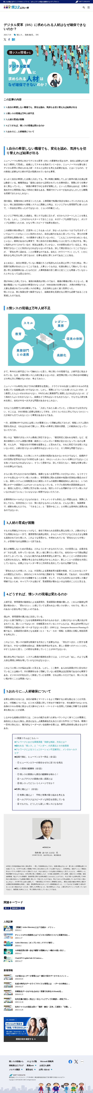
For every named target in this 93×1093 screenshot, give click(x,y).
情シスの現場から (16, 1061)
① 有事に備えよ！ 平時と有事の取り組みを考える (41, 795)
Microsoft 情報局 (46, 1061)
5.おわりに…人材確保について (20, 131)
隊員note (30, 1065)
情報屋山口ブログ (16, 1065)
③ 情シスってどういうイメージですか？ (36, 783)
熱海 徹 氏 (29, 35)
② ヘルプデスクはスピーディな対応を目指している (41, 799)
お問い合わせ (44, 1070)
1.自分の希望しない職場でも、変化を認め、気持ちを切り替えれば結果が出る (41, 107)
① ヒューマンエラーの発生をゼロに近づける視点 (40, 762)
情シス (19, 35)
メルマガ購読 (14, 1070)
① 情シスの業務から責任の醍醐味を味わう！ (38, 774)
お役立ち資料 (45, 1065)
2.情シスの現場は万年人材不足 (20, 113)
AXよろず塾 (32, 1061)
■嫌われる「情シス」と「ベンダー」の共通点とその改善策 (42, 746)
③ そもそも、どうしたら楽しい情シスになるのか (40, 804)
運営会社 (29, 1070)
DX (37, 35)
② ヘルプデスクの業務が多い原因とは (35, 779)
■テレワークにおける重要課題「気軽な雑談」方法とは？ (41, 742)
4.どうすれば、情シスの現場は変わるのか (25, 125)
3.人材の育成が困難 (15, 119)
